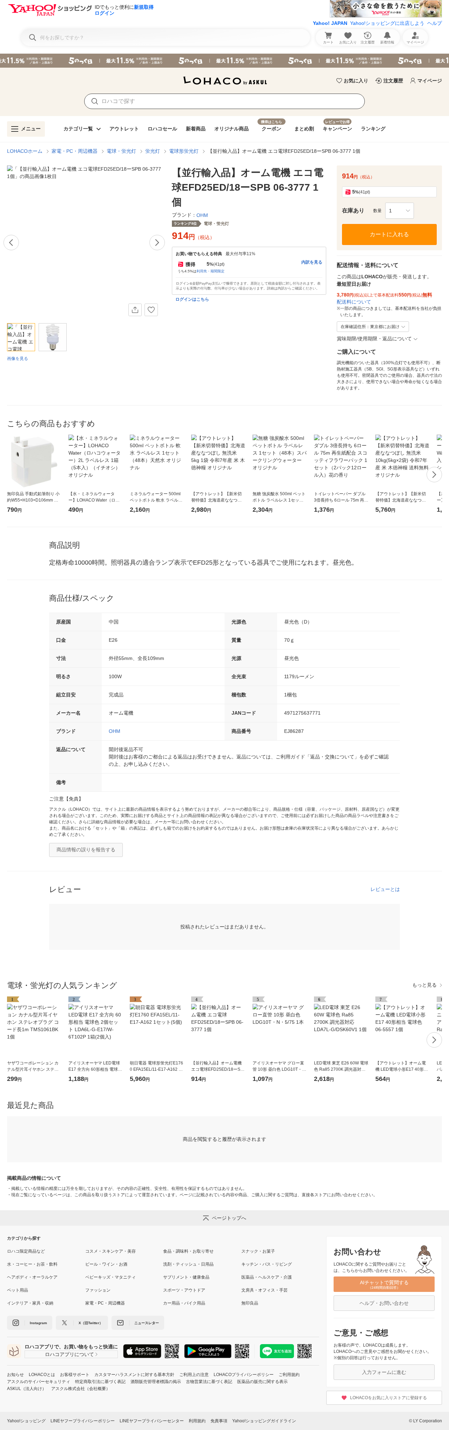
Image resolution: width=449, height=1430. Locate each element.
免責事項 (218, 1421)
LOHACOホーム (24, 151)
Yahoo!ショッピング (26, 1421)
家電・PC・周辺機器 (75, 151)
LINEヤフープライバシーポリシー (83, 1421)
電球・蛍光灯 (121, 151)
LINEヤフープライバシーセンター (152, 1421)
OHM (114, 731)
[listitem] (46, 1251)
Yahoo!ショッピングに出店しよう (387, 23)
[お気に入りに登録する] (151, 310)
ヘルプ (434, 23)
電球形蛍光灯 (184, 151)
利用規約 (197, 1421)
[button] (399, 211)
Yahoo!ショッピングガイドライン (264, 1421)
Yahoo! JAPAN (330, 23)
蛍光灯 (152, 151)
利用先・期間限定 (210, 271)
